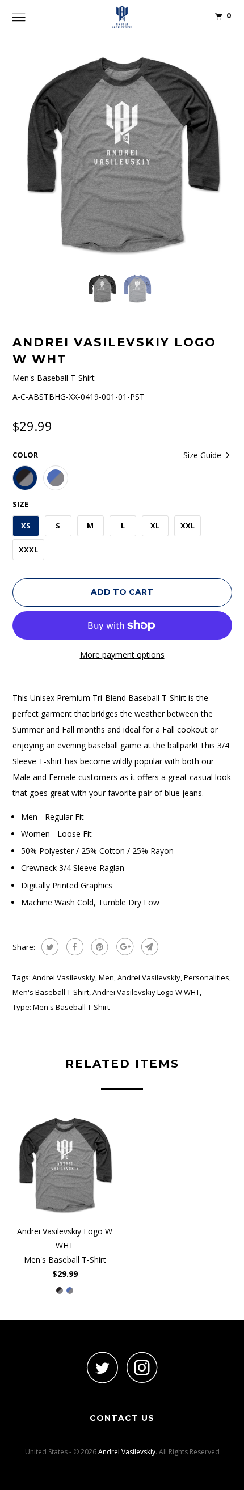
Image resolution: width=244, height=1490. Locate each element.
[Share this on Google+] (123, 946)
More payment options (122, 654)
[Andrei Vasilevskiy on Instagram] (142, 1367)
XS (26, 525)
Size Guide (203, 455)
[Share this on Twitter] (48, 946)
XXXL (28, 549)
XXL (187, 525)
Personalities (206, 977)
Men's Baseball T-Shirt (50, 992)
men (106, 977)
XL (154, 525)
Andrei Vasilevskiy (63, 977)
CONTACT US (122, 1418)
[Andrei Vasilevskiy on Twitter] (102, 1367)
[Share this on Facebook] (73, 946)
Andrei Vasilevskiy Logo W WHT (146, 992)
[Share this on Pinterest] (98, 946)
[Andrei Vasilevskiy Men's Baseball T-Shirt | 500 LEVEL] (122, 155)
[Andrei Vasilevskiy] (122, 17)
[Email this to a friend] (148, 946)
